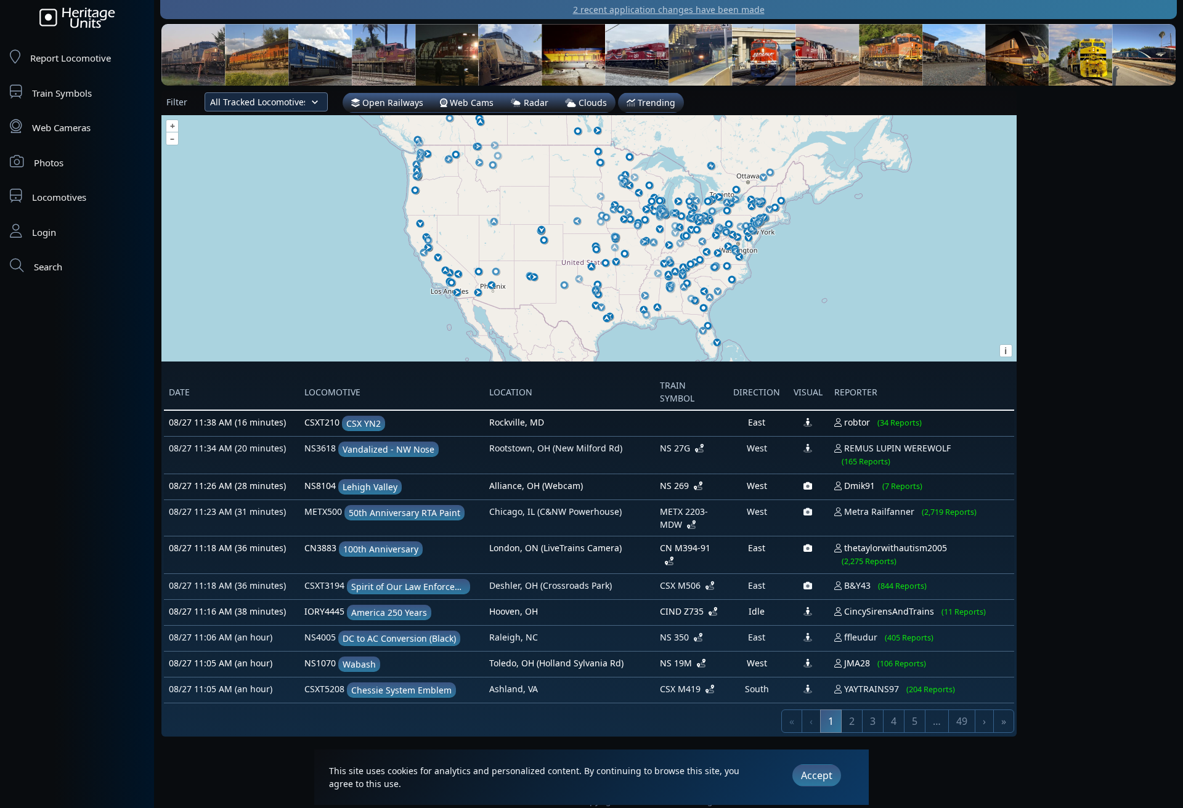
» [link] (1003, 721)
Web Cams (470, 102)
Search (48, 267)
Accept (816, 775)
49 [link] (961, 721)
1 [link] (831, 721)
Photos (48, 162)
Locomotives (59, 197)
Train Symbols (62, 93)
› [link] (984, 721)
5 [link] (914, 721)
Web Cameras (61, 127)
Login (44, 232)
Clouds (591, 102)
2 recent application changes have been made (669, 9)
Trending (655, 102)
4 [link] (893, 721)
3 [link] (873, 721)
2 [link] (852, 721)
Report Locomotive (70, 58)
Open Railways (391, 102)
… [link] (937, 721)
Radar (534, 102)
